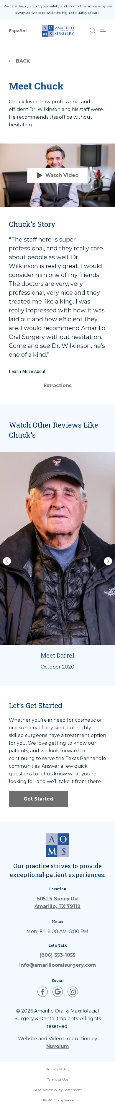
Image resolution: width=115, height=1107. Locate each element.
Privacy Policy (57, 1069)
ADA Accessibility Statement (57, 1090)
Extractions (58, 385)
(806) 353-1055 (57, 955)
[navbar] (103, 30)
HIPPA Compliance (57, 1100)
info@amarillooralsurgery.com (57, 965)
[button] (7, 561)
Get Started (38, 799)
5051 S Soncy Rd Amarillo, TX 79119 (57, 902)
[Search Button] (93, 30)
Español (18, 30)
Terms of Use (57, 1079)
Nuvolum (57, 1046)
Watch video (61, 175)
